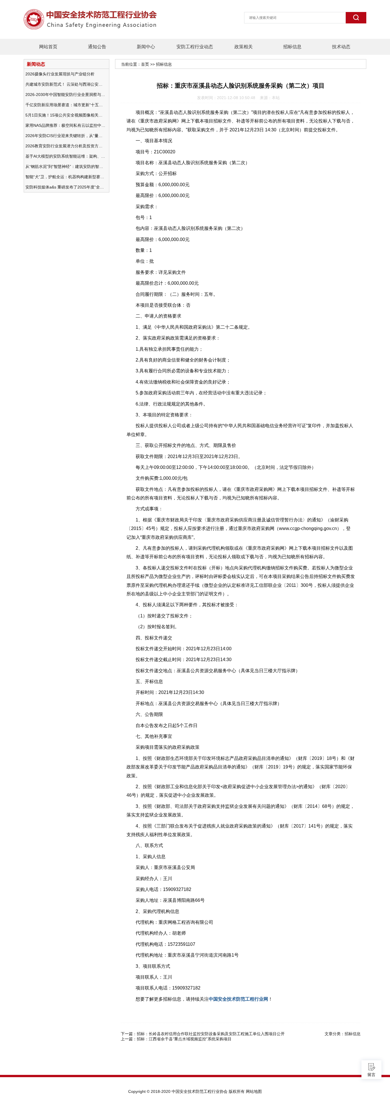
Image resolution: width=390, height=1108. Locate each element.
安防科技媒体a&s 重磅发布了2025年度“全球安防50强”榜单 (65, 187)
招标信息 (292, 46)
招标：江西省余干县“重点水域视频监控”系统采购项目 (184, 1039)
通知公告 (97, 46)
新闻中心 (146, 46)
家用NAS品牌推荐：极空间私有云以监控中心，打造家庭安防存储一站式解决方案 (65, 125)
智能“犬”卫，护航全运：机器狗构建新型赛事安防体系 (65, 176)
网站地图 (254, 1091)
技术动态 (341, 46)
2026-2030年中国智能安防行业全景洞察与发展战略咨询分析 (65, 94)
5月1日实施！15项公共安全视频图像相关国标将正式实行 (65, 115)
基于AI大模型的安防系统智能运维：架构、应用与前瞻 (65, 156)
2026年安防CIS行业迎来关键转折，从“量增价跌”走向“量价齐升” (65, 135)
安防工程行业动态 (194, 46)
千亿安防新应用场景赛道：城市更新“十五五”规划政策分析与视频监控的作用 (65, 105)
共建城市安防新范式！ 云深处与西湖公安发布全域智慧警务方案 (65, 84)
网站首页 (48, 46)
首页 (145, 64)
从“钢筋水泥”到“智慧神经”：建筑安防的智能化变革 (65, 166)
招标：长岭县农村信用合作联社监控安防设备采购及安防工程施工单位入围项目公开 (211, 1033)
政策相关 (243, 46)
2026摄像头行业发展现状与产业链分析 (60, 74)
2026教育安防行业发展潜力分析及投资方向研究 (65, 146)
